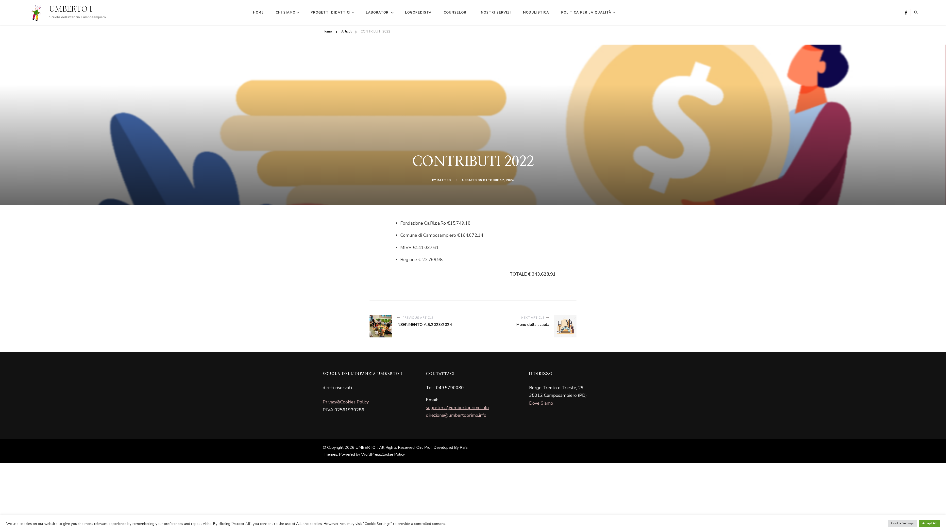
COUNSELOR (455, 12)
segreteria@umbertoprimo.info (457, 408)
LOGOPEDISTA (418, 12)
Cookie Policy (393, 454)
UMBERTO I (70, 9)
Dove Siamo (541, 403)
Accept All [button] (929, 523)
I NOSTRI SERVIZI (494, 12)
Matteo (444, 180)
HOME (258, 12)
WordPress (371, 454)
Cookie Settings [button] (902, 523)
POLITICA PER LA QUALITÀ (586, 12)
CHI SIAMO (285, 12)
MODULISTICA (536, 12)
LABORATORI (378, 12)
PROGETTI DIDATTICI (331, 12)
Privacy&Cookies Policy (346, 402)
